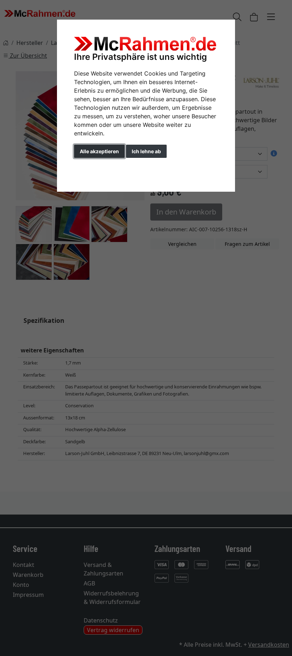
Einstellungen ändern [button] (106, 166)
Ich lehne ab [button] (146, 151)
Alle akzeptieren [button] (99, 151)
